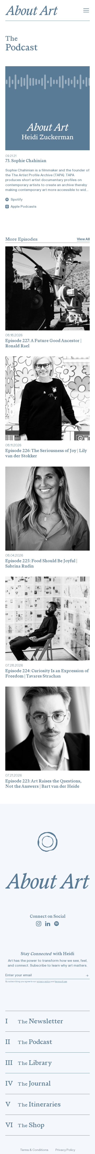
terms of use (61, 981)
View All (83, 239)
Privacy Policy (65, 1150)
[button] (86, 10)
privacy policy (43, 981)
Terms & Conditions (34, 1150)
